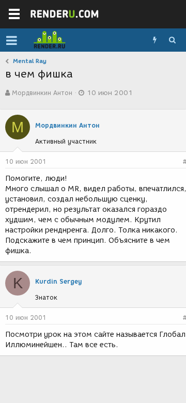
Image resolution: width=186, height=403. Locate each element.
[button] (11, 40)
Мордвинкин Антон (42, 93)
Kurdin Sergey (58, 281)
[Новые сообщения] (154, 40)
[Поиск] (172, 40)
